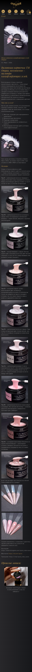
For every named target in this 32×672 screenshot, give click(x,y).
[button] (5, 581)
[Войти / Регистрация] (15, 11)
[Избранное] (22, 11)
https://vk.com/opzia (15, 553)
